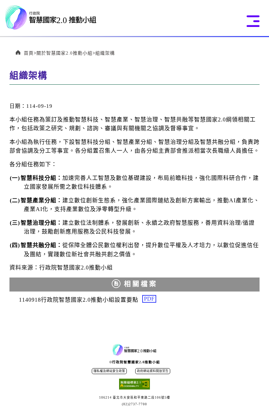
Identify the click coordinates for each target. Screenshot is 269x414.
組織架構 (105, 53)
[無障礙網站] (134, 385)
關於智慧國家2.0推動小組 (64, 53)
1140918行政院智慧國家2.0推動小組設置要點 (87, 300)
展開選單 (253, 21)
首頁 (29, 53)
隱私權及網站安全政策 (109, 371)
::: (12, 104)
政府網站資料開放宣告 (152, 371)
